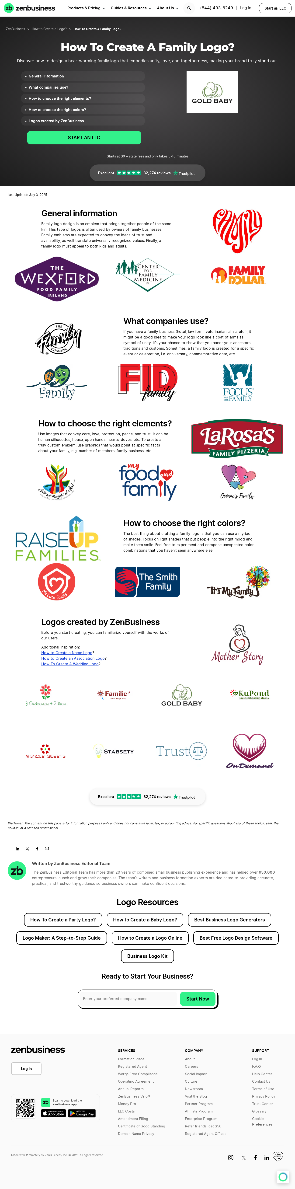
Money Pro (127, 1104)
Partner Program (199, 1104)
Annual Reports (131, 1089)
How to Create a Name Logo (66, 653)
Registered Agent (132, 1066)
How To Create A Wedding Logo (70, 664)
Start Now (197, 999)
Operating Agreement (136, 1081)
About (190, 1059)
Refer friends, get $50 (203, 1126)
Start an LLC (275, 8)
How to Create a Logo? (49, 29)
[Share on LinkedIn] (19, 850)
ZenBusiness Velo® (134, 1096)
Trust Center (262, 1104)
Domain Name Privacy (136, 1134)
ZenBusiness (15, 29)
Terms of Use (263, 1089)
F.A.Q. (256, 1066)
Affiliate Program (199, 1111)
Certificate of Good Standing (141, 1126)
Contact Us (261, 1081)
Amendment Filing (133, 1119)
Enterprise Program (201, 1119)
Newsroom (194, 1089)
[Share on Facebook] (38, 850)
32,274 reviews (157, 173)
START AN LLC (84, 137)
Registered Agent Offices (205, 1134)
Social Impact (196, 1074)
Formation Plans (131, 1059)
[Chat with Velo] (283, 1177)
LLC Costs (126, 1111)
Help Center (262, 1074)
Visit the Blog (196, 1096)
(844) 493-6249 (216, 8)
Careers (191, 1066)
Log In (26, 1068)
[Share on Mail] (48, 850)
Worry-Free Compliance (138, 1074)
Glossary (259, 1111)
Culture (191, 1081)
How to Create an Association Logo (73, 658)
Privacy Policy (263, 1096)
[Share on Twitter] (29, 850)
